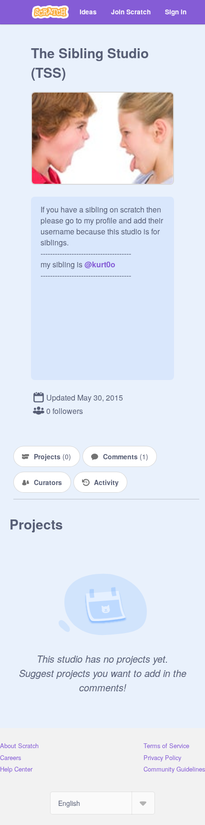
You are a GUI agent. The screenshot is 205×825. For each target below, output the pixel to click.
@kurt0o (99, 264)
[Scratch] (50, 12)
